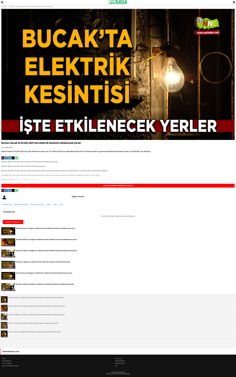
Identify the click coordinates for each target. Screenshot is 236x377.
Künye (4, 358)
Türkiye (48, 204)
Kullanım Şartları (120, 363)
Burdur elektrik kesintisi (21, 204)
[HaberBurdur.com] (118, 2)
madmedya (127, 374)
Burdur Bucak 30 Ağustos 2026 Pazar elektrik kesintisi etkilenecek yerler (44, 273)
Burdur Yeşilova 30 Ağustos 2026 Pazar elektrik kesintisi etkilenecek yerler (45, 284)
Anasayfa (4, 6)
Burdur (55, 204)
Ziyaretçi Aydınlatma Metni (10, 366)
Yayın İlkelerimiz (7, 361)
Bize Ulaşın (118, 358)
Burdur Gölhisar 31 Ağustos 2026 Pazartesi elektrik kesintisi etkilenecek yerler (46, 239)
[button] (2, 157)
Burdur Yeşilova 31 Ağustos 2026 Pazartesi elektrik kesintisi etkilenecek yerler (46, 251)
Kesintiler (11, 6)
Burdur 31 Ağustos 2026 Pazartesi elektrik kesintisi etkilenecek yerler (43, 262)
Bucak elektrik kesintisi (37, 204)
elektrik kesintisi (7, 204)
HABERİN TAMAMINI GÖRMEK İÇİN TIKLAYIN (118, 185)
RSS (116, 366)
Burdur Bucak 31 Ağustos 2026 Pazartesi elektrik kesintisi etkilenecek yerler (45, 228)
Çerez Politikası (7, 363)
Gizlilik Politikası (120, 361)
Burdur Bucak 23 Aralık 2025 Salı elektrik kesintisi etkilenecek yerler (34, 6)
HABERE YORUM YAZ (13, 222)
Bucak (61, 204)
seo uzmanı (113, 374)
